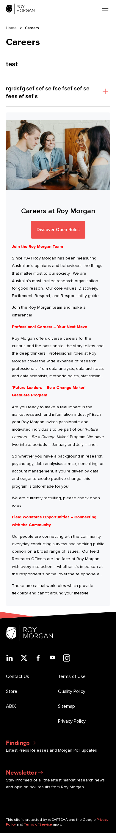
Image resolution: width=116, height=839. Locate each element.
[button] (58, 91)
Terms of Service (38, 824)
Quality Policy (71, 691)
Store (11, 691)
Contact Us (17, 676)
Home (11, 28)
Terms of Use (72, 676)
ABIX (11, 706)
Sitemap (66, 706)
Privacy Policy (72, 721)
